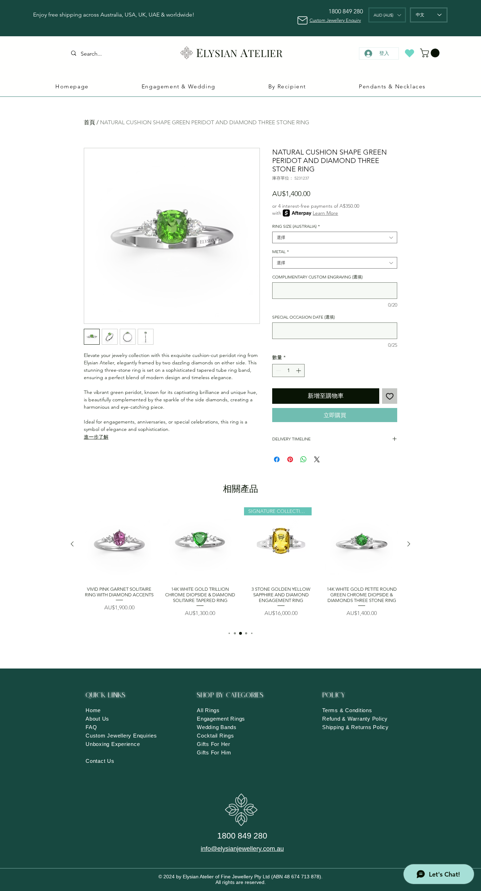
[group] (240, 565)
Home (93, 710)
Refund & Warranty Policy (355, 719)
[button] (387, 15)
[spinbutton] (288, 370)
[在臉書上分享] (277, 459)
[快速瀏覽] (119, 544)
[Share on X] (317, 459)
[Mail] (302, 20)
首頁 (89, 122)
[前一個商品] (72, 544)
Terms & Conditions (347, 710)
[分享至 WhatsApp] (303, 459)
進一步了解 (96, 437)
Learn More (325, 213)
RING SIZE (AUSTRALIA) (296, 226)
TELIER (265, 52)
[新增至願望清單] (390, 396)
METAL (280, 251)
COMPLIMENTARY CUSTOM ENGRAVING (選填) (317, 277)
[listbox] (387, 15)
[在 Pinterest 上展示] (290, 459)
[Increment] (299, 370)
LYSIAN (220, 52)
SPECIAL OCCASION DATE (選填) (303, 317)
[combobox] (334, 237)
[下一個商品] (409, 544)
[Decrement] (277, 370)
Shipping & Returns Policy (355, 727)
